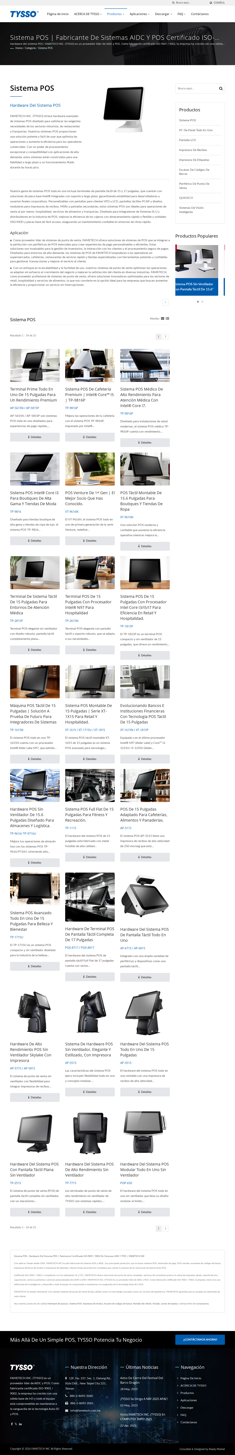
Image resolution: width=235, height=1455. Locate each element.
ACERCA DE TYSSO (87, 14)
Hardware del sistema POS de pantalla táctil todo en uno (144, 935)
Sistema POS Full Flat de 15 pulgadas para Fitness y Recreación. (89, 815)
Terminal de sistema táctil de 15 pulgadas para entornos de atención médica (33, 604)
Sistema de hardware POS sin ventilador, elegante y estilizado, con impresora (89, 1049)
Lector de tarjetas (169, 1304)
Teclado (156, 1304)
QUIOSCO (186, 197)
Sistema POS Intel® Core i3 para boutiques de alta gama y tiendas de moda (34, 498)
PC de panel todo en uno (196, 130)
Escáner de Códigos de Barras (194, 172)
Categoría (30, 48)
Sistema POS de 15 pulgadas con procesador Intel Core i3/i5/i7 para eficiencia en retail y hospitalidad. (143, 607)
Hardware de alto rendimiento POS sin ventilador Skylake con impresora (30, 1052)
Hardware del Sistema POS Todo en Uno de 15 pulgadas (144, 1049)
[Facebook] (12, 1424)
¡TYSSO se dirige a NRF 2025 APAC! (144, 1399)
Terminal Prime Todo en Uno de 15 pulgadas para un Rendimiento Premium (33, 394)
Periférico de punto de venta (194, 185)
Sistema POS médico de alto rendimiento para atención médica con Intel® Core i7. (141, 397)
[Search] (221, 88)
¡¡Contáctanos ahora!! (200, 1339)
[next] (165, 302)
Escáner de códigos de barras (118, 1304)
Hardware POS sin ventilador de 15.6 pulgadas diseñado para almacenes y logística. (32, 817)
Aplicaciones (139, 14)
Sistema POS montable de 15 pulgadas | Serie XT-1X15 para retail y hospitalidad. (88, 714)
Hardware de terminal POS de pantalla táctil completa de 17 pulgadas (89, 934)
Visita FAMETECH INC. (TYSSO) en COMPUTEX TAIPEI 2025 (142, 1416)
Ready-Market (217, 1449)
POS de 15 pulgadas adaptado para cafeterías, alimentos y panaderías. (143, 815)
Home (18, 48)
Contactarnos (202, 1304)
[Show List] (167, 318)
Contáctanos (200, 14)
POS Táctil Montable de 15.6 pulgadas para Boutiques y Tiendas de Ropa (141, 501)
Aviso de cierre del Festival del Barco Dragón (141, 1380)
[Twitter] (16, 1424)
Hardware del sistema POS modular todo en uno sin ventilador (144, 1170)
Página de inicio (58, 14)
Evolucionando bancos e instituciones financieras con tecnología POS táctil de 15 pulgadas (143, 714)
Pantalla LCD (187, 140)
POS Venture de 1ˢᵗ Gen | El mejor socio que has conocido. (90, 498)
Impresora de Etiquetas (194, 159)
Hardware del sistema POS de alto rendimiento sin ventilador (89, 1170)
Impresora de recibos (93, 1304)
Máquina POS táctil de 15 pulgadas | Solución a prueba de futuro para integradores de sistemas (33, 714)
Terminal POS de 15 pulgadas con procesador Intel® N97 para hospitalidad (88, 604)
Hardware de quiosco (58, 1304)
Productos (114, 14)
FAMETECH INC (40, 1449)
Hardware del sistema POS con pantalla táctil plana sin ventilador (34, 1170)
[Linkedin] (20, 1424)
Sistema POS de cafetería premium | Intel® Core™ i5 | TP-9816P (89, 394)
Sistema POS (45, 48)
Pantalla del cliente (142, 1304)
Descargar (162, 14)
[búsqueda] (173, 3)
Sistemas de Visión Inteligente (191, 210)
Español (219, 2)
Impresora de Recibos (193, 150)
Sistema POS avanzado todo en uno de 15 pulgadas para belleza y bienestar (31, 921)
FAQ (181, 14)
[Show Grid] (162, 318)
